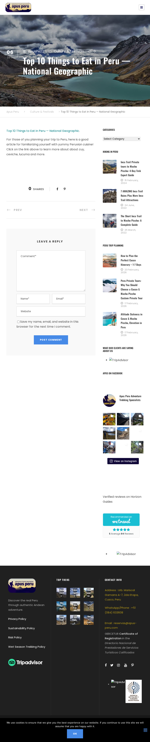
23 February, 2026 (130, 271)
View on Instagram (125, 461)
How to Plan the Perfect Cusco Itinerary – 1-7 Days (131, 260)
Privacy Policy (17, 619)
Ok (75, 733)
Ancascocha (61, 592)
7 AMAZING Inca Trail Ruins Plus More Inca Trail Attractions (132, 195)
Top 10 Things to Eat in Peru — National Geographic (42, 131)
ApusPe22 (36, 51)
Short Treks (89, 621)
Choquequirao (89, 592)
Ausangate (75, 592)
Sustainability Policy (21, 628)
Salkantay (75, 619)
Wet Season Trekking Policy (26, 647)
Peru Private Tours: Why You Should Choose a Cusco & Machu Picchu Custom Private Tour (131, 289)
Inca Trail (75, 606)
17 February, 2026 (129, 305)
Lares (89, 606)
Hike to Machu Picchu (61, 610)
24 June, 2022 (128, 206)
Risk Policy (15, 637)
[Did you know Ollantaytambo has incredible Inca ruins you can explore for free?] (123, 433)
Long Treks (62, 619)
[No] (145, 730)
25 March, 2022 (128, 231)
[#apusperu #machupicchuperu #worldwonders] (123, 447)
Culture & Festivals (69, 51)
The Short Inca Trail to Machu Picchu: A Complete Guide (131, 220)
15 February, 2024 (129, 182)
